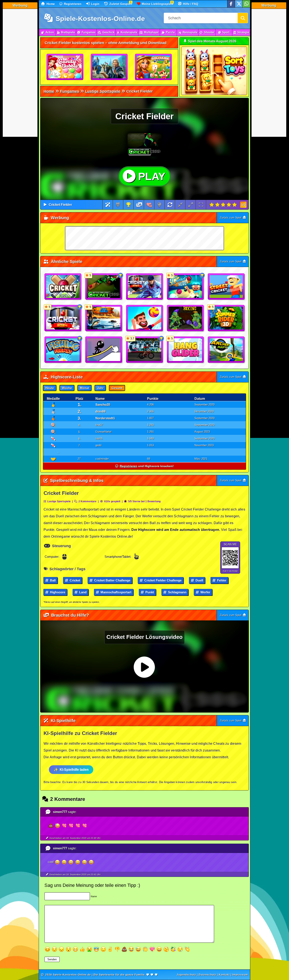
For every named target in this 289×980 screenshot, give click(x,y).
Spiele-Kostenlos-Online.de (99, 18)
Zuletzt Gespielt (120, 4)
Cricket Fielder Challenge (162, 580)
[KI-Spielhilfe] (108, 204)
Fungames (88, 32)
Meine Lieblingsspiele (157, 4)
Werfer (205, 592)
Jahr (100, 388)
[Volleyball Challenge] (145, 318)
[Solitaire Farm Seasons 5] (153, 67)
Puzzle (170, 32)
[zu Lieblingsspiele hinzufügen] (149, 204)
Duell (199, 580)
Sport (225, 32)
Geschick (108, 32)
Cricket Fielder (60, 204)
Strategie (243, 32)
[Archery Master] (226, 350)
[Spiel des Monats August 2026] (214, 94)
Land (82, 592)
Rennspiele (190, 32)
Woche (67, 388)
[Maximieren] (190, 204)
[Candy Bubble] (65, 67)
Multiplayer (151, 32)
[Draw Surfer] (104, 350)
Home (50, 4)
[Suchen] (242, 18)
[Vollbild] (200, 204)
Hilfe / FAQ (190, 4)
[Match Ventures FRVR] (109, 67)
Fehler (221, 580)
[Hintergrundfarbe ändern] (118, 204)
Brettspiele (68, 32)
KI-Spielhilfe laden (74, 769)
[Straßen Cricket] (226, 287)
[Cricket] (63, 287)
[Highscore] (128, 204)
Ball (52, 580)
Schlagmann (176, 592)
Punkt (149, 592)
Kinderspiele (129, 32)
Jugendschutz (186, 974)
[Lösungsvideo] (139, 204)
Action (49, 32)
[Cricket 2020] (145, 287)
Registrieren (72, 4)
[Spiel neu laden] (170, 204)
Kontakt (224, 974)
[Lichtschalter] (159, 204)
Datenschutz (207, 974)
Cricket (74, 580)
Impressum (240, 974)
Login (94, 4)
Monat (84, 388)
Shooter (209, 32)
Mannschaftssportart (115, 592)
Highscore (57, 592)
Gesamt (116, 388)
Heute (49, 388)
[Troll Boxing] (185, 318)
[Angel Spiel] (63, 350)
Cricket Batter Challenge (111, 580)
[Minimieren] (180, 204)
